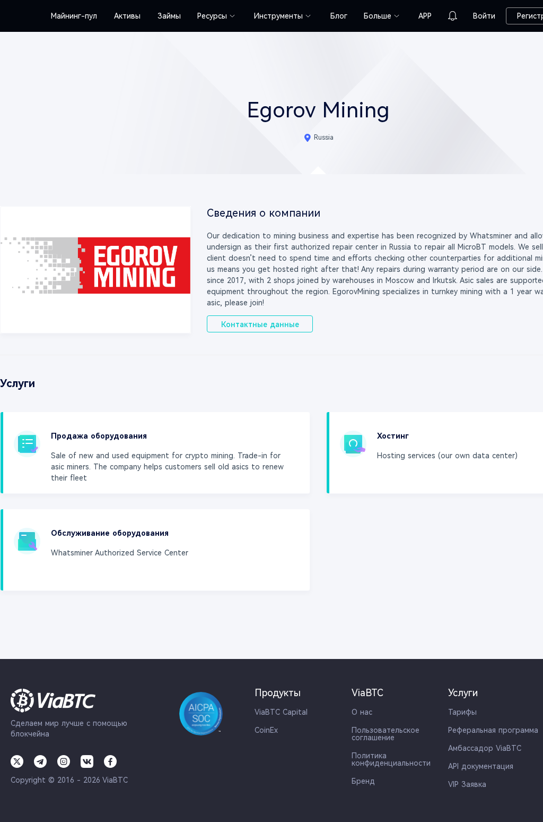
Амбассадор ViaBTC (484, 748)
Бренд (363, 781)
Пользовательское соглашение (385, 734)
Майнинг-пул (74, 16)
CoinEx (266, 730)
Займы (169, 16)
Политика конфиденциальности (391, 759)
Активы (127, 16)
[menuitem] (74, 16)
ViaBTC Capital (281, 712)
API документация (480, 766)
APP (425, 16)
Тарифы (462, 712)
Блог (338, 16)
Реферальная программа (493, 730)
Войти (484, 16)
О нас (362, 712)
